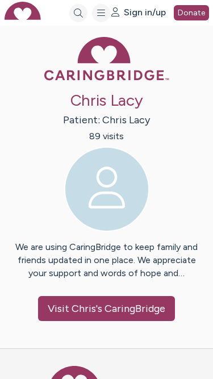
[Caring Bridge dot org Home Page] (106, 78)
